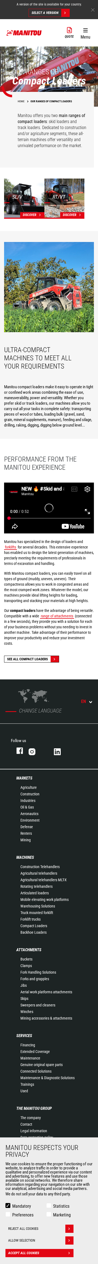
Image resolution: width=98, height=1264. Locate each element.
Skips (24, 998)
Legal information (33, 1131)
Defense (26, 827)
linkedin (61, 750)
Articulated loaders (34, 893)
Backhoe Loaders (33, 932)
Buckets (26, 959)
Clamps (26, 966)
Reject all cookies (23, 1229)
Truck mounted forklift (36, 912)
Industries (27, 800)
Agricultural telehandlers (38, 873)
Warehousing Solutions (37, 906)
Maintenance (30, 1058)
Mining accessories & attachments (46, 1018)
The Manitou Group (34, 1108)
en (83, 701)
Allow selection (21, 1240)
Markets (24, 778)
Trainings (27, 1084)
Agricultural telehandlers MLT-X (43, 880)
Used (24, 1091)
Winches (26, 1011)
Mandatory (21, 1206)
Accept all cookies (23, 1253)
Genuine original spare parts (41, 1064)
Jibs (23, 985)
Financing (27, 1045)
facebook (17, 750)
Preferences (22, 1215)
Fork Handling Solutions (38, 972)
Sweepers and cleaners (37, 1005)
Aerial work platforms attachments (46, 992)
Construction (29, 794)
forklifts (10, 547)
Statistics (61, 1206)
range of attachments (57, 616)
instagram (35, 750)
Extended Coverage (35, 1051)
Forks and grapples (34, 979)
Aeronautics (29, 813)
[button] (85, 32)
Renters (26, 833)
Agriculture (28, 787)
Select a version (45, 13)
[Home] (24, 33)
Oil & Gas (27, 807)
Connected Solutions (35, 1071)
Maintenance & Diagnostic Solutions (47, 1078)
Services (24, 1035)
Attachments (28, 949)
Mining (25, 840)
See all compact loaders (27, 659)
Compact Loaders (33, 926)
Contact (26, 1124)
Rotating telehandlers (36, 886)
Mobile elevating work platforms (44, 899)
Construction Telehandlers (40, 867)
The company (30, 1118)
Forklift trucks (30, 919)
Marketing (62, 1215)
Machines (25, 857)
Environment (29, 820)
